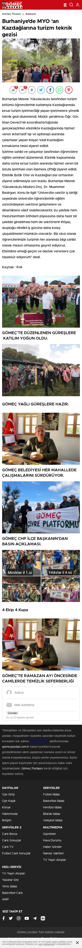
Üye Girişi (8, 794)
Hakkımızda (9, 814)
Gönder (12, 713)
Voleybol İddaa (52, 820)
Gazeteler (49, 834)
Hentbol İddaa (52, 807)
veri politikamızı (46, 944)
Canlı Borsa (9, 834)
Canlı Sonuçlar (11, 840)
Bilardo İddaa (51, 814)
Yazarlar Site (10, 880)
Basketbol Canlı (12, 893)
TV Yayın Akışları (54, 860)
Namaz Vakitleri (53, 853)
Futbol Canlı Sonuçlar (16, 853)
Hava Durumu (52, 840)
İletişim (6, 820)
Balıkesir (31, 14)
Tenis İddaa (9, 886)
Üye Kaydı (8, 801)
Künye (6, 807)
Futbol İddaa (51, 794)
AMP (5, 899)
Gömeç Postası (11, 14)
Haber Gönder (52, 847)
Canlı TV (7, 847)
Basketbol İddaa (53, 801)
